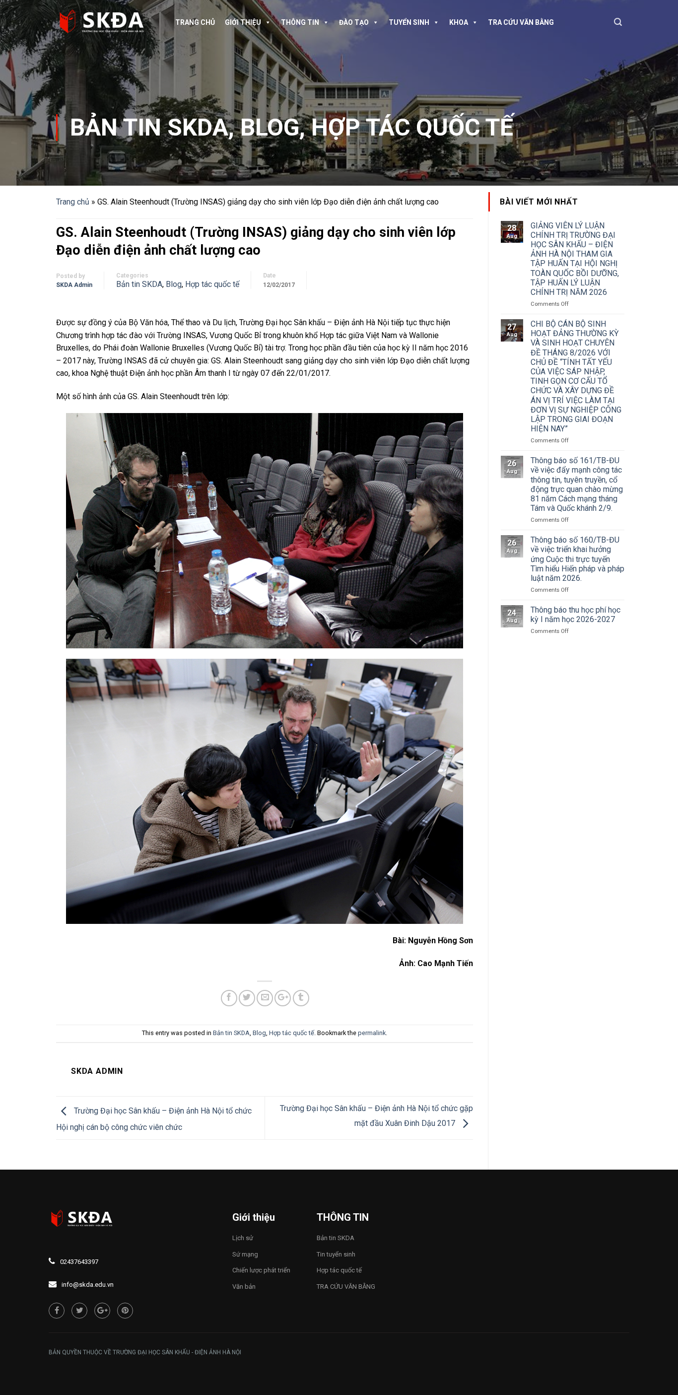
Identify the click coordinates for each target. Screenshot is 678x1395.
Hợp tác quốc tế (412, 127)
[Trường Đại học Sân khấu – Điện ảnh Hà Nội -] (105, 22)
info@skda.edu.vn (88, 1284)
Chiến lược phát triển (261, 1270)
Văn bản (244, 1286)
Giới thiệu (243, 22)
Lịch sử (242, 1238)
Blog (269, 127)
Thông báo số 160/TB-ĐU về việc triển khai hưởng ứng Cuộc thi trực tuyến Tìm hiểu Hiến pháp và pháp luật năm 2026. (577, 559)
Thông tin (300, 22)
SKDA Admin (74, 284)
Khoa (458, 22)
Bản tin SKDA (149, 127)
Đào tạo (354, 22)
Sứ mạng (245, 1254)
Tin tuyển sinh (336, 1254)
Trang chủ (195, 22)
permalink (372, 1033)
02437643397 (79, 1261)
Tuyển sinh (409, 22)
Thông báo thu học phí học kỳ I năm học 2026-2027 (575, 614)
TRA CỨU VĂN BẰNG (521, 22)
